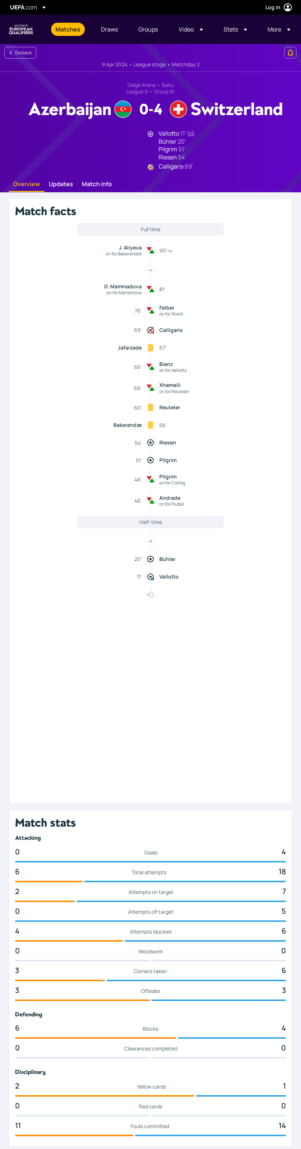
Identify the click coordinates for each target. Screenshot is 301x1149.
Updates (61, 184)
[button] (191, 29)
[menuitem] (69, 29)
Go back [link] (23, 52)
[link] (68, 29)
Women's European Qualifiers (21, 29)
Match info (97, 184)
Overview (26, 184)
